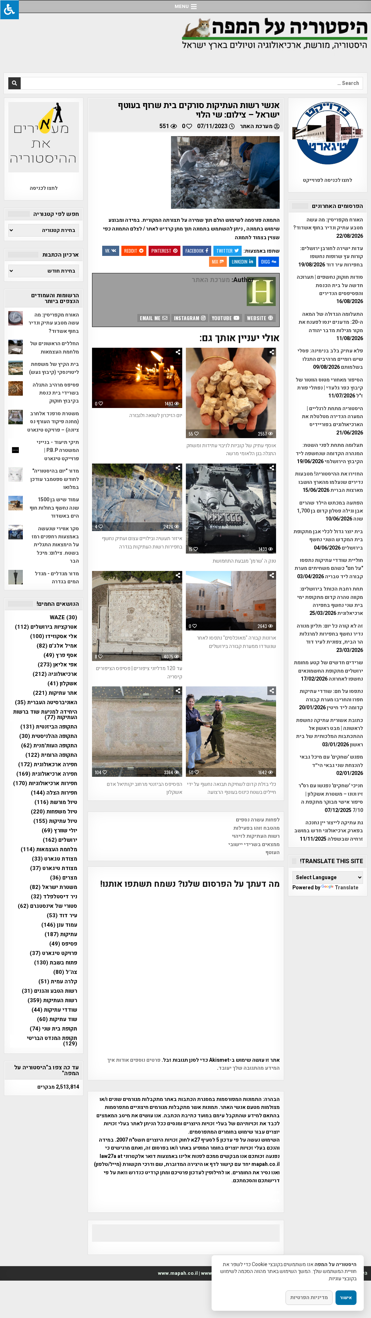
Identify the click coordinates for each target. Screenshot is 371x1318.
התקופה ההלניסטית (48, 736)
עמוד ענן (59, 925)
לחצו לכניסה (44, 188)
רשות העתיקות (52, 1000)
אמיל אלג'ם (57, 646)
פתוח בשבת (55, 963)
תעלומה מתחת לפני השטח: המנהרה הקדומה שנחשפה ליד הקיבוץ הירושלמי (329, 453)
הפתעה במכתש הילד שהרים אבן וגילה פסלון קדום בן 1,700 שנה (330, 511)
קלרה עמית (57, 982)
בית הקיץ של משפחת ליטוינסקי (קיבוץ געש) (54, 368)
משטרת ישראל (53, 887)
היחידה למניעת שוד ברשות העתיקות (45, 714)
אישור (346, 1297)
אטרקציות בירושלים (46, 627)
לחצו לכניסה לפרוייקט (327, 180)
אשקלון (62, 683)
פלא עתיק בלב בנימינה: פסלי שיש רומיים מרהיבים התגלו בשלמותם (330, 359)
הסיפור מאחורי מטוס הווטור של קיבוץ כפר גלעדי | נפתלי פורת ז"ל (329, 388)
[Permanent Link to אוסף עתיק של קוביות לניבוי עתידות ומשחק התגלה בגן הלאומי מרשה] (231, 393)
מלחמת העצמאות (49, 849)
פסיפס (63, 944)
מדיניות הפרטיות (309, 1297)
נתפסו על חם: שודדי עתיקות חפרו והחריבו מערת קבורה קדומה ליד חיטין (331, 699)
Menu (182, 6)
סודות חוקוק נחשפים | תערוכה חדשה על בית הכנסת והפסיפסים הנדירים (330, 285)
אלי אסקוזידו (53, 636)
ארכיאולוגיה (55, 674)
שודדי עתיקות (54, 1010)
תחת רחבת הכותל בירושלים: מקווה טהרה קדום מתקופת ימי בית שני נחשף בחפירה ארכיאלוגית (330, 601)
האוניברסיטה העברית (46, 702)
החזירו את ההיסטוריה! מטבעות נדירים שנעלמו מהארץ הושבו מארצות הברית (329, 482)
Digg (265, 261)
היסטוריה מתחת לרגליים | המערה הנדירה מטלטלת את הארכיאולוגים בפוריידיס (332, 417)
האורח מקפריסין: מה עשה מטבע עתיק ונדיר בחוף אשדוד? (328, 224)
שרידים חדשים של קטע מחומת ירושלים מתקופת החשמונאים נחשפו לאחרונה (328, 671)
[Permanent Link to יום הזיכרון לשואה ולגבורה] (137, 378)
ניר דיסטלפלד (54, 897)
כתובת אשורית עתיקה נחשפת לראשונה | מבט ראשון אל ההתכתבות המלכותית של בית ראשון (329, 732)
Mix (215, 261)
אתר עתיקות (55, 693)
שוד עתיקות (57, 1019)
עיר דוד (62, 915)
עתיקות (61, 934)
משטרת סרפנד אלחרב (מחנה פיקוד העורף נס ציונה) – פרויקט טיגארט (53, 422)
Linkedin (239, 261)
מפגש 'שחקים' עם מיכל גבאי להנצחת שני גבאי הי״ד (331, 761)
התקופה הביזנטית (48, 727)
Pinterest (161, 251)
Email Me (151, 318)
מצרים (63, 878)
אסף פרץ (60, 655)
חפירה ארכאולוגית (47, 764)
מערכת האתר (256, 126)
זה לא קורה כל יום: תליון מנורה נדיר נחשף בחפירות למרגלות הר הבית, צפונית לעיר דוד (330, 634)
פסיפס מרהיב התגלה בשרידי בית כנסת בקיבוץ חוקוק (56, 393)
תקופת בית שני (53, 1029)
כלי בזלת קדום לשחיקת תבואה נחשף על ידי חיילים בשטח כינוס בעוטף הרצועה (231, 788)
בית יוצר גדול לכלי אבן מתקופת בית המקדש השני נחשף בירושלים (328, 540)
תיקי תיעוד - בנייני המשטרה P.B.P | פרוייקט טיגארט (58, 450)
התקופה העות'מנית (49, 746)
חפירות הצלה (54, 793)
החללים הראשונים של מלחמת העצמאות (54, 347)
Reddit (130, 251)
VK (107, 251)
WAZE (63, 617)
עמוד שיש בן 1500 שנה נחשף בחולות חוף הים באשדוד (54, 508)
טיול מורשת (55, 802)
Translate (346, 887)
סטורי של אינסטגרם (47, 906)
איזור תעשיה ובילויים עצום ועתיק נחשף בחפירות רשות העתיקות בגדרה (142, 542)
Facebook (195, 251)
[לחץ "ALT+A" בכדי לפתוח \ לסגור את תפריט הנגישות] (9, 9)
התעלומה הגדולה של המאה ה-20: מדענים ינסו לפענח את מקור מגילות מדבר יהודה (331, 322)
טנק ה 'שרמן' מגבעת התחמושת (244, 561)
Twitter (224, 251)
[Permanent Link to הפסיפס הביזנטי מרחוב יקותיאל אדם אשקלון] (137, 731)
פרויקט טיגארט (53, 953)
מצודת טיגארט (53, 868)
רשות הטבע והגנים (49, 991)
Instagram (187, 318)
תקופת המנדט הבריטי (52, 1041)
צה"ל (65, 972)
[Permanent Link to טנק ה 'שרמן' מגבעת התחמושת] (231, 509)
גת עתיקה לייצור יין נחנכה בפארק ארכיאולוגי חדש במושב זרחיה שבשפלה (328, 831)
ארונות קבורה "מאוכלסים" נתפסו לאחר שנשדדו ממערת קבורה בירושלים (236, 642)
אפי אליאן (57, 665)
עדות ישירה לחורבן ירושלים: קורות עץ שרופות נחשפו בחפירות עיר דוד (331, 257)
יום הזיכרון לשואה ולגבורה (155, 415)
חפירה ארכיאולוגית (46, 774)
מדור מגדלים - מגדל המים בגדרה (57, 577)
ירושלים (60, 840)
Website (257, 318)
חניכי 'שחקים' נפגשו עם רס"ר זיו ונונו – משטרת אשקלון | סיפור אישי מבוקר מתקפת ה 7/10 (331, 798)
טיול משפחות (54, 812)
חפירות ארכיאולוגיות (45, 783)
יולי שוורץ (59, 831)
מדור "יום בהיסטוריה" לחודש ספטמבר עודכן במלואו (54, 479)
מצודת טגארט (54, 859)
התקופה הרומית (51, 755)
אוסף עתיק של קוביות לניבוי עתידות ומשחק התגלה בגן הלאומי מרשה (231, 449)
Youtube (222, 318)
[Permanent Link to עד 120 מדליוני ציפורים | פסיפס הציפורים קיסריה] (137, 616)
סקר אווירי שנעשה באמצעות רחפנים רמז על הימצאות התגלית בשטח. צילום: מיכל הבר (55, 545)
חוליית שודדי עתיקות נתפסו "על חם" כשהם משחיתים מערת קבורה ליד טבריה (329, 568)
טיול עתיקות (55, 821)
